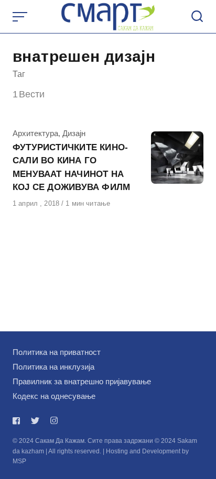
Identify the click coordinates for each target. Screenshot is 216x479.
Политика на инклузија (53, 366)
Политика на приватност (57, 352)
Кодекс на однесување (54, 396)
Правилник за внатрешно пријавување (82, 381)
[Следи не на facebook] (18, 420)
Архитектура (35, 133)
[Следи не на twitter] (35, 420)
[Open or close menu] (21, 17)
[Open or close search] (197, 16)
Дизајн (73, 133)
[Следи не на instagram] (54, 420)
